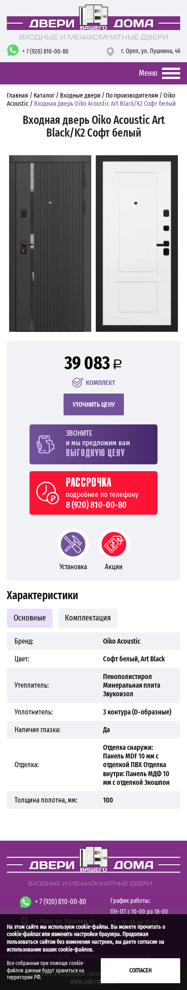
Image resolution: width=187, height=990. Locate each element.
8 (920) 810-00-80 (96, 504)
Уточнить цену (94, 404)
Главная (18, 95)
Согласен (140, 970)
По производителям (132, 95)
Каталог (44, 95)
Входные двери (80, 95)
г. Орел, (150, 51)
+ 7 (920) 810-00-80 (45, 51)
